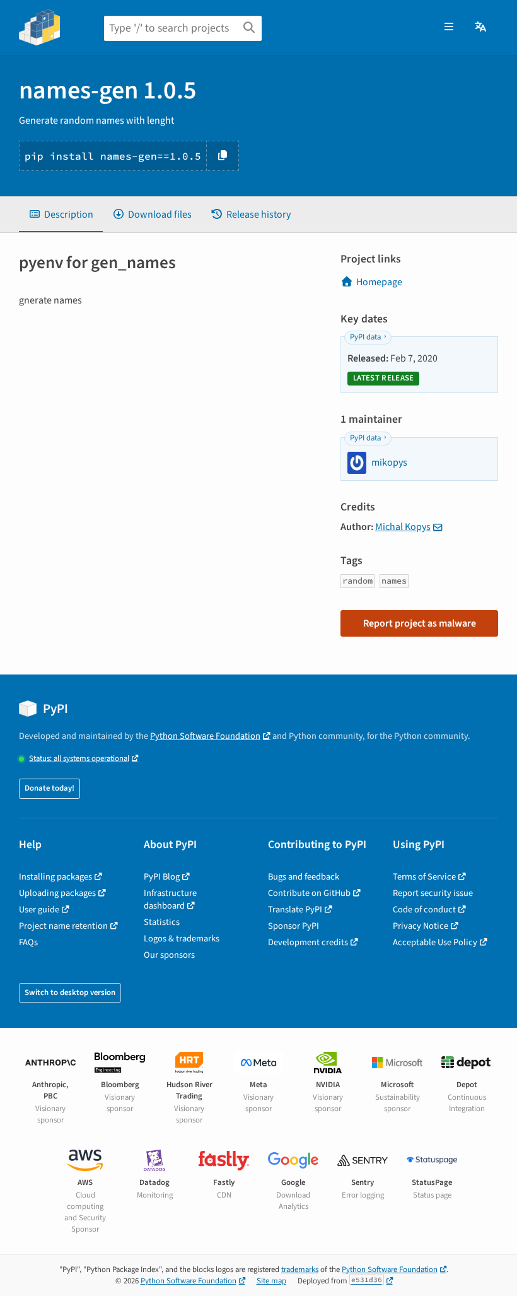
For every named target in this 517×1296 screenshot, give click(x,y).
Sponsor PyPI (293, 926)
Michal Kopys (403, 527)
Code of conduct (424, 909)
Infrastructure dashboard (170, 899)
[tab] (61, 214)
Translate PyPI (295, 909)
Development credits (308, 942)
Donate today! (49, 788)
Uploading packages (57, 893)
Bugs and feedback (303, 876)
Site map (271, 1281)
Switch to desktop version (70, 992)
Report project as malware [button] (419, 623)
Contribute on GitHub (309, 893)
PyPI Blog (162, 876)
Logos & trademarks (181, 938)
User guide (39, 909)
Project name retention (63, 926)
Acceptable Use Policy (435, 942)
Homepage (379, 282)
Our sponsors (169, 955)
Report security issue (433, 893)
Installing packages (55, 876)
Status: (79, 758)
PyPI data (365, 337)
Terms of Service (424, 876)
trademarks (299, 1269)
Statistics (162, 922)
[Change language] (481, 27)
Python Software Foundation (205, 736)
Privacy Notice (420, 926)
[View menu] (449, 27)
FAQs (28, 942)
